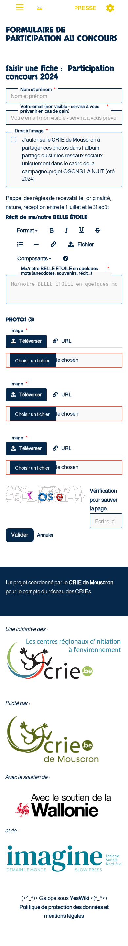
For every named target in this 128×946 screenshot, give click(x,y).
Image (17, 330)
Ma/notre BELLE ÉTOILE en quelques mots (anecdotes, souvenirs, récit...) (59, 270)
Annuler (45, 535)
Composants (33, 259)
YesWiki (79, 898)
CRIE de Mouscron (91, 582)
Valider (19, 535)
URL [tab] (65, 341)
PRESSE (85, 8)
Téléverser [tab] (30, 341)
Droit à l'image (29, 130)
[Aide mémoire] (65, 259)
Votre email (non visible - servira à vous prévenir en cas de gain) (59, 108)
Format (26, 230)
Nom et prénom (36, 89)
